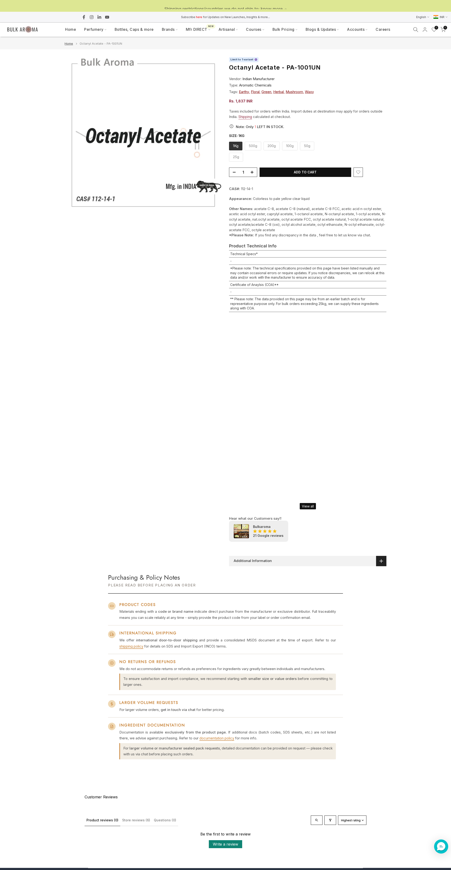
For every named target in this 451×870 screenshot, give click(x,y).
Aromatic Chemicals (255, 85)
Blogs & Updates (321, 29)
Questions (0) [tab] (165, 820)
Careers (383, 29)
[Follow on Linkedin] (99, 17)
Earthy (244, 92)
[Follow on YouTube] (107, 17)
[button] (441, 846)
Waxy (309, 92)
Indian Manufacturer (258, 79)
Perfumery (94, 29)
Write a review (225, 844)
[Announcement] (225, 6)
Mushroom (294, 92)
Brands (168, 29)
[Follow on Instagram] (91, 17)
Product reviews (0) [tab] (102, 820)
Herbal (278, 92)
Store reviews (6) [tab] (136, 820)
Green (266, 92)
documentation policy (216, 738)
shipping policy (131, 646)
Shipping (245, 116)
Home (70, 29)
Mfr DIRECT (200, 29)
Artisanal (226, 29)
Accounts (356, 29)
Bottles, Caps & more (134, 29)
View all (308, 506)
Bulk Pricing (283, 29)
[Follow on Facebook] (84, 17)
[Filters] (330, 820)
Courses (253, 29)
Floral (255, 92)
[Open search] (317, 820)
